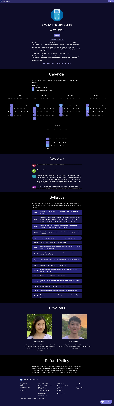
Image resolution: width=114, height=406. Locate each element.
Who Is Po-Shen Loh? (62, 385)
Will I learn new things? (64, 63)
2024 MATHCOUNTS (43, 390)
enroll (57, 35)
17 (34, 111)
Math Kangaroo (42, 393)
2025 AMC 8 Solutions (43, 392)
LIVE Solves (41, 387)
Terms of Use (79, 385)
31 (34, 118)
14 (60, 108)
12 (11, 108)
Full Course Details (57, 39)
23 (48, 145)
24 (35, 115)
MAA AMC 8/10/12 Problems (45, 385)
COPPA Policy (79, 389)
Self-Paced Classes (25, 387)
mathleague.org (42, 395)
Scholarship (23, 390)
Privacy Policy (79, 387)
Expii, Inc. (31, 398)
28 (61, 115)
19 (11, 111)
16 (47, 142)
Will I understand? (48, 63)
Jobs (58, 392)
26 (11, 115)
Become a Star (61, 393)
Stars (21, 389)
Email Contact (60, 387)
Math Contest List (42, 389)
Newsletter (60, 390)
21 (60, 111)
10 (35, 108)
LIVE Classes (23, 385)
